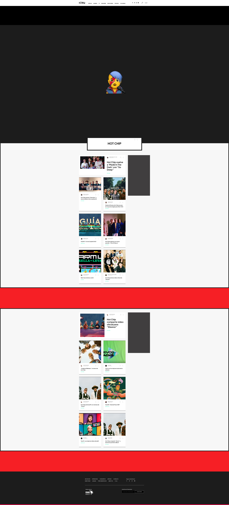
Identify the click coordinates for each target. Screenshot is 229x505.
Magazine (103, 3)
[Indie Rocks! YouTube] (138, 2)
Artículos (83, 243)
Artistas (110, 478)
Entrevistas (95, 478)
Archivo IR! (87, 478)
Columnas (122, 3)
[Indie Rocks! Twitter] (134, 2)
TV (99, 3)
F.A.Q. (116, 481)
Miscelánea (110, 3)
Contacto (115, 478)
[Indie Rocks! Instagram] (136, 2)
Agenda (95, 3)
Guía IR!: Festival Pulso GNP (112, 404)
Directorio (87, 481)
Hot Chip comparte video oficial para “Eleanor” (115, 323)
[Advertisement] (114, 15)
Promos (117, 3)
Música (90, 3)
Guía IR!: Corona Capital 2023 (88, 241)
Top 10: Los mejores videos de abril (90, 441)
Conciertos (103, 478)
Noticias (108, 173)
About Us (111, 481)
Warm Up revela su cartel (87, 277)
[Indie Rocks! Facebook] (132, 2)
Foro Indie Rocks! (102, 481)
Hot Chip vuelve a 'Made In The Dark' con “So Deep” (115, 166)
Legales (94, 481)
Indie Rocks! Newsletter (127, 489)
